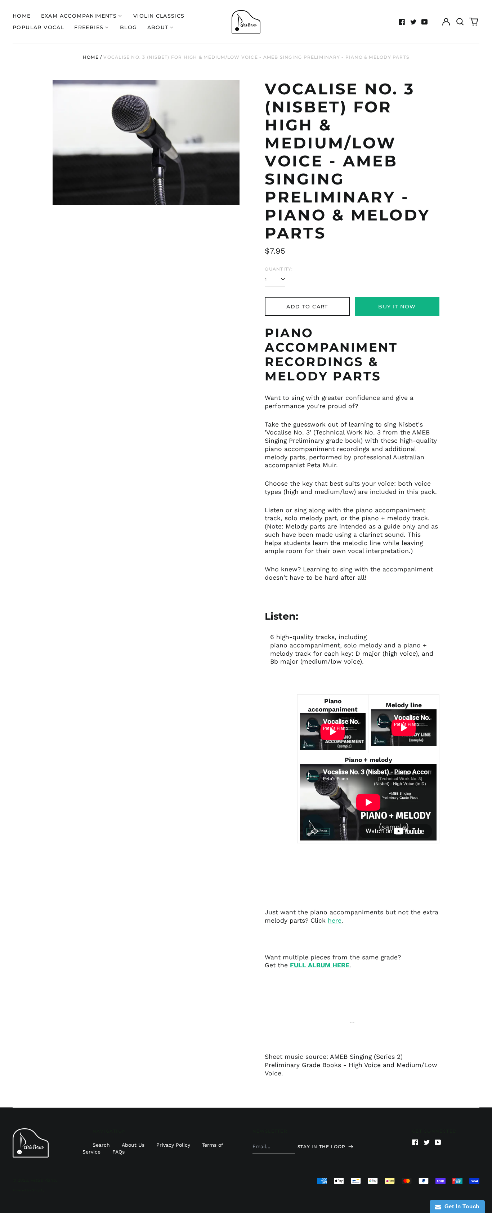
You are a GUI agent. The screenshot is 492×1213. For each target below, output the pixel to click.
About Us (133, 1145)
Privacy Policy (173, 1145)
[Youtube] (424, 22)
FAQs (118, 1152)
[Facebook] (402, 22)
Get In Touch (460, 1206)
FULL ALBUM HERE (319, 965)
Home (22, 16)
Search (101, 1145)
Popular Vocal (38, 27)
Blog (128, 27)
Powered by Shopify (28, 1190)
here (334, 920)
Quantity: (279, 269)
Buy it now (397, 306)
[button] (460, 22)
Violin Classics (159, 16)
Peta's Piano (43, 1180)
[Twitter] (413, 22)
